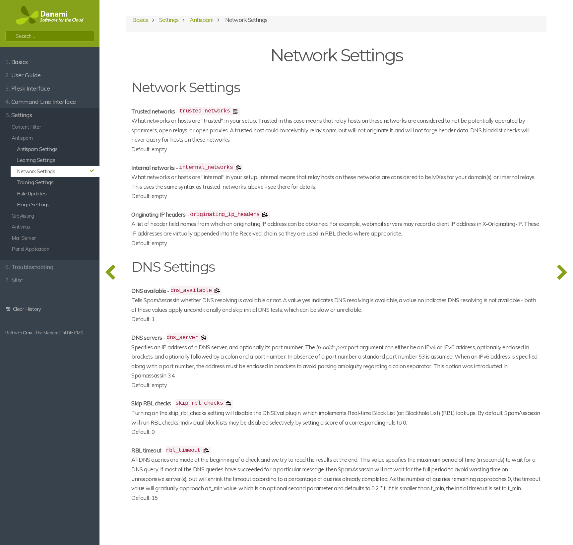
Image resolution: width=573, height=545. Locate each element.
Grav (27, 332)
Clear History (26, 309)
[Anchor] (246, 86)
